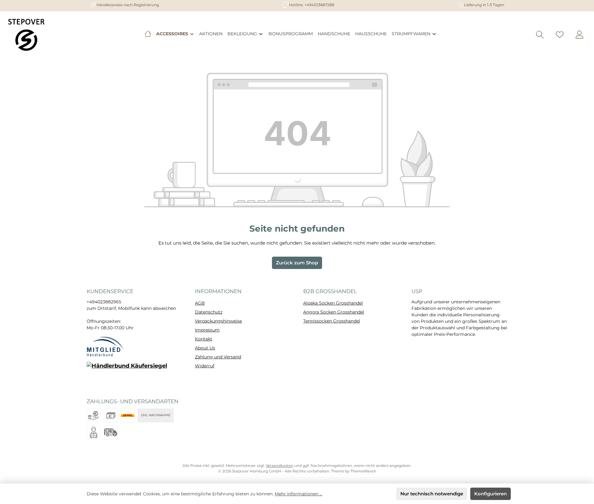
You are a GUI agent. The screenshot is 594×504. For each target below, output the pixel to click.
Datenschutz (208, 312)
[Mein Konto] (579, 34)
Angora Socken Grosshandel (333, 312)
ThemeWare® (363, 471)
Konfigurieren (490, 494)
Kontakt (203, 339)
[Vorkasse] (94, 415)
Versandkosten (279, 465)
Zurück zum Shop (297, 263)
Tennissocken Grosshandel (331, 321)
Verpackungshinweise (218, 321)
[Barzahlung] (111, 415)
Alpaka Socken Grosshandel (333, 303)
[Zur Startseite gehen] (26, 35)
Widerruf (204, 366)
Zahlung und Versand (218, 357)
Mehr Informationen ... (298, 494)
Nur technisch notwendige (431, 494)
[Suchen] (540, 34)
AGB (200, 303)
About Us (205, 348)
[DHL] (128, 415)
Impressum (207, 330)
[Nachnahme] (111, 432)
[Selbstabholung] (94, 432)
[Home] (148, 33)
